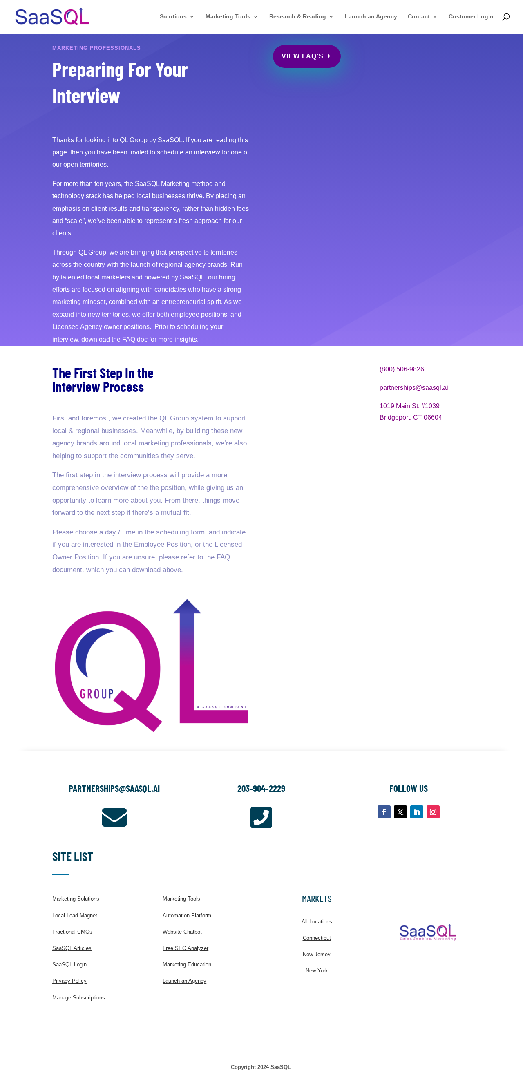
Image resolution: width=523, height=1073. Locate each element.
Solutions (173, 16)
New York (317, 971)
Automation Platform (187, 915)
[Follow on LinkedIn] (416, 811)
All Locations (317, 922)
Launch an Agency (371, 16)
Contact (419, 16)
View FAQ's (303, 56)
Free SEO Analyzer (185, 948)
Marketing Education (187, 964)
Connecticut (317, 938)
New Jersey (317, 954)
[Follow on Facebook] (384, 811)
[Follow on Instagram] (433, 811)
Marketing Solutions (75, 899)
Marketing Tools (228, 16)
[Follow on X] (400, 811)
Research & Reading (297, 16)
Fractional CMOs (72, 932)
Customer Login (471, 16)
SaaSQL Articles (72, 948)
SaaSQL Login (69, 964)
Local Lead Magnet (74, 915)
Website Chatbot (182, 932)
